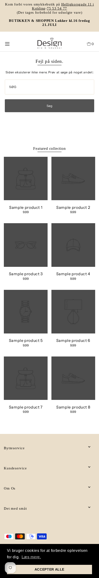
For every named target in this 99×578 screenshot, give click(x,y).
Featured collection (49, 148)
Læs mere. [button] (31, 557)
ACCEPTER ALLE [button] (49, 569)
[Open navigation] (13, 43)
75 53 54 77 (57, 8)
